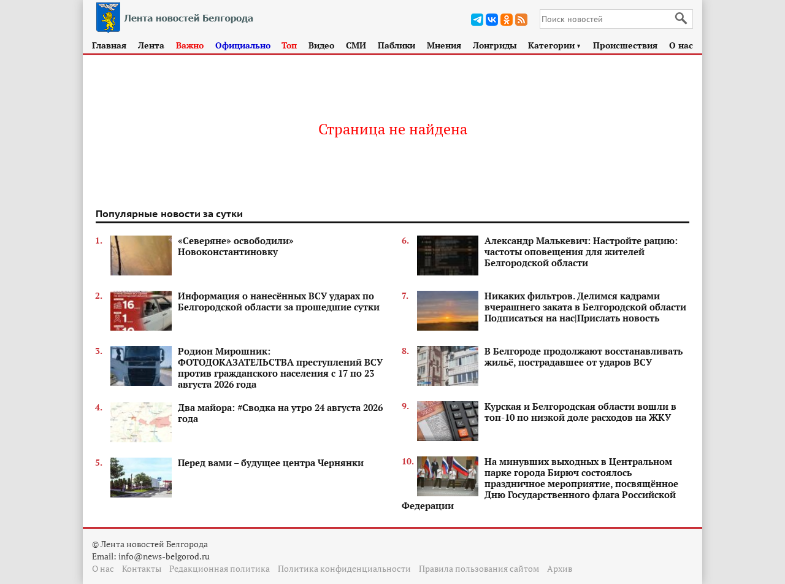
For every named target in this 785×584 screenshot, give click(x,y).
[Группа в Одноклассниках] (506, 19)
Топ (289, 45)
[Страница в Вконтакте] (492, 19)
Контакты (141, 568)
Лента (151, 45)
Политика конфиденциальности (344, 568)
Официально (242, 45)
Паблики (396, 45)
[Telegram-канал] (477, 19)
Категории (554, 45)
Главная (109, 45)
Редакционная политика (219, 568)
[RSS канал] (521, 19)
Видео (321, 45)
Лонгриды (495, 45)
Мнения (444, 45)
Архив (559, 568)
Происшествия (625, 45)
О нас (681, 45)
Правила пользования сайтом (479, 568)
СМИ (356, 45)
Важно (190, 45)
